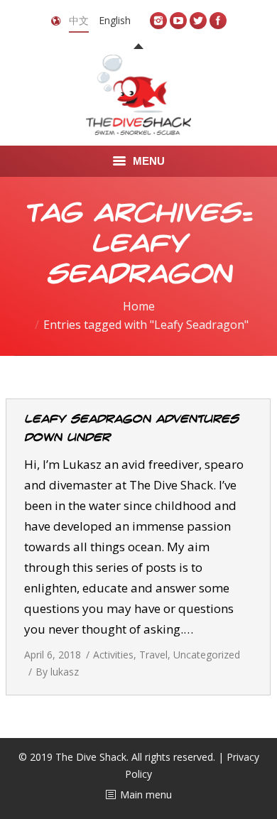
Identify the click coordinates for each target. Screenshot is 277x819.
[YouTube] (178, 20)
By (57, 671)
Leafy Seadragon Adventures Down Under (131, 428)
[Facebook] (218, 20)
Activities (113, 654)
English (115, 20)
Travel (153, 654)
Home (139, 306)
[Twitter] (198, 20)
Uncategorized (206, 654)
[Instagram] (158, 20)
